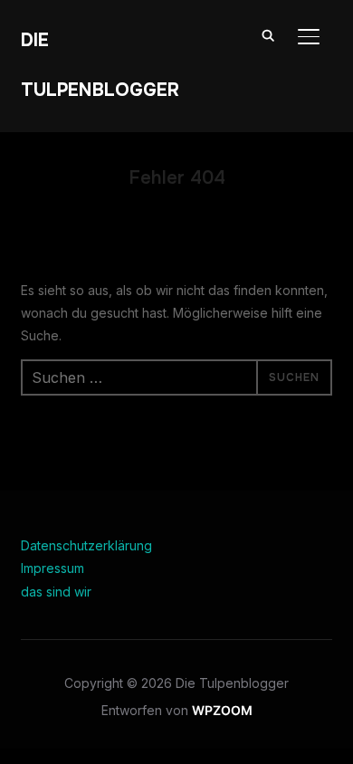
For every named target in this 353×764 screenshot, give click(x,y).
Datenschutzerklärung (86, 545)
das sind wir (56, 591)
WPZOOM (222, 710)
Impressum (52, 568)
